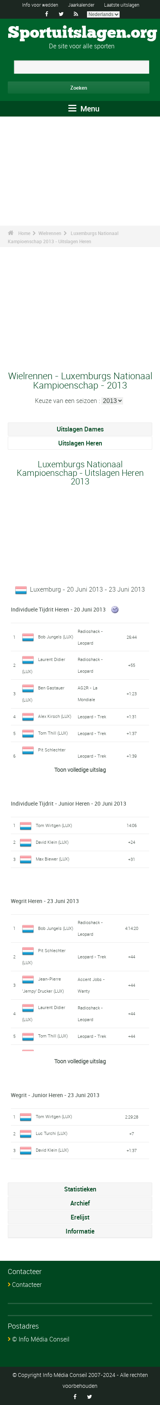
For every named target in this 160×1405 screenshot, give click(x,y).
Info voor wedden (40, 5)
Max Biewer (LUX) (53, 859)
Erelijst (80, 1217)
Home (24, 233)
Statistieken (80, 1189)
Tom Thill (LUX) (53, 733)
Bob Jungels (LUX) (55, 637)
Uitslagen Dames (80, 429)
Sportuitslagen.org (82, 33)
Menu (88, 108)
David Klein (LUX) (52, 842)
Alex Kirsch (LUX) (54, 716)
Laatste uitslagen (121, 5)
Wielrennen (49, 233)
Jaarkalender (81, 5)
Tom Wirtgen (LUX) (54, 825)
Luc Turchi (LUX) (52, 1133)
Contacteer (27, 1284)
